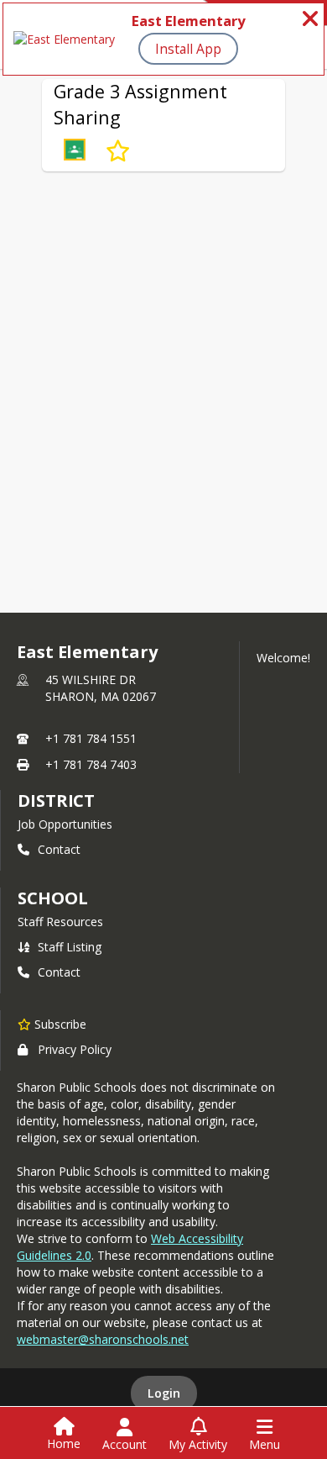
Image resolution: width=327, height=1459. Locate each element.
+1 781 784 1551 (91, 738)
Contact (59, 849)
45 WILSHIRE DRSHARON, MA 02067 (100, 688)
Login (164, 1393)
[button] (75, 151)
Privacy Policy (75, 1049)
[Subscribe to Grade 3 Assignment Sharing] (118, 151)
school (52, 898)
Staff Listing (69, 947)
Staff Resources (60, 922)
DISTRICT (56, 800)
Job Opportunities (65, 824)
